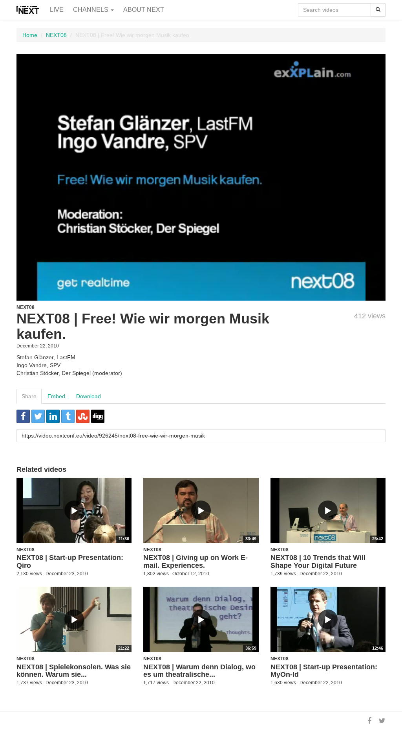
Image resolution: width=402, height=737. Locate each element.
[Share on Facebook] (23, 416)
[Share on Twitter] (38, 416)
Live (57, 9)
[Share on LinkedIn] (53, 416)
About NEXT (143, 9)
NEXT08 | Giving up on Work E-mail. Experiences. (195, 561)
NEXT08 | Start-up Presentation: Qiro (69, 561)
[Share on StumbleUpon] (83, 416)
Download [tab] (88, 396)
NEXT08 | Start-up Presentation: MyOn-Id (323, 671)
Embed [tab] (56, 396)
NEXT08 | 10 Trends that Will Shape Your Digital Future (317, 561)
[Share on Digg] (97, 416)
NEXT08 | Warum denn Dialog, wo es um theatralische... (199, 671)
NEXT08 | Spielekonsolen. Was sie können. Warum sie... (73, 671)
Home (29, 35)
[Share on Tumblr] (68, 416)
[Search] (378, 10)
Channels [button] (91, 9)
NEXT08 (56, 35)
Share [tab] (29, 396)
